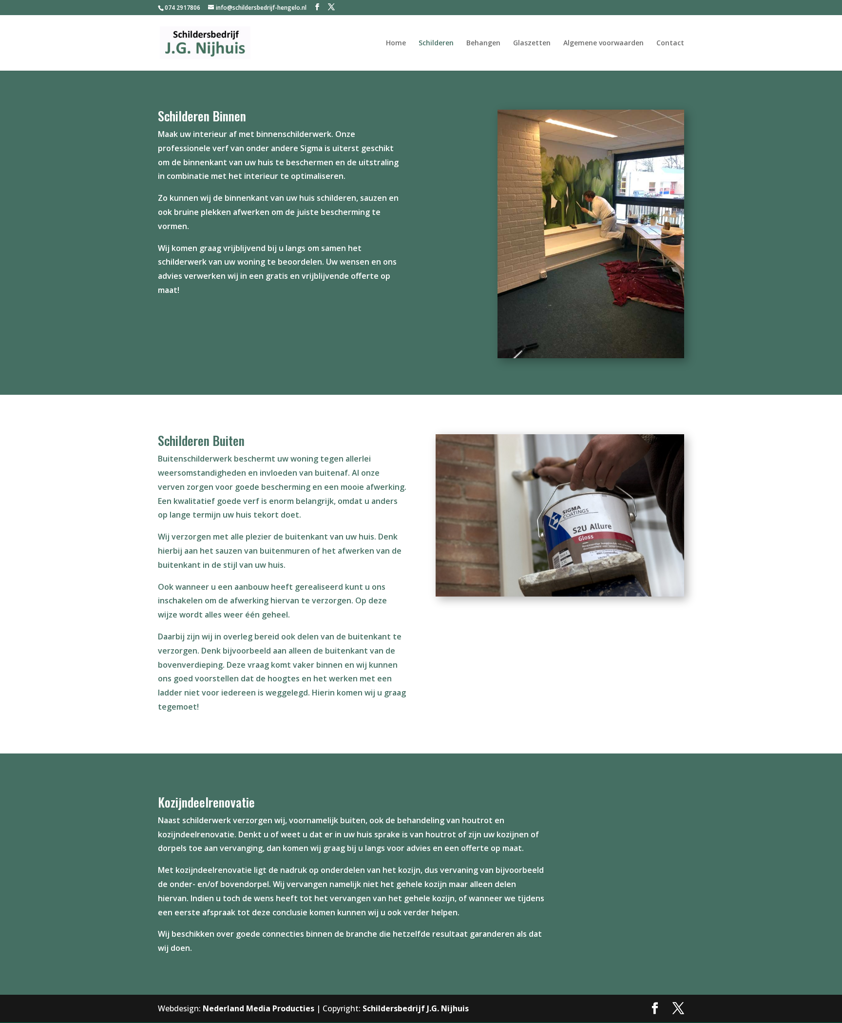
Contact (670, 43)
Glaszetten (532, 43)
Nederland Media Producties (258, 1008)
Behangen (483, 43)
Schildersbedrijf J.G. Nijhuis (416, 1008)
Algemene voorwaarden (603, 43)
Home (396, 43)
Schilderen (436, 43)
